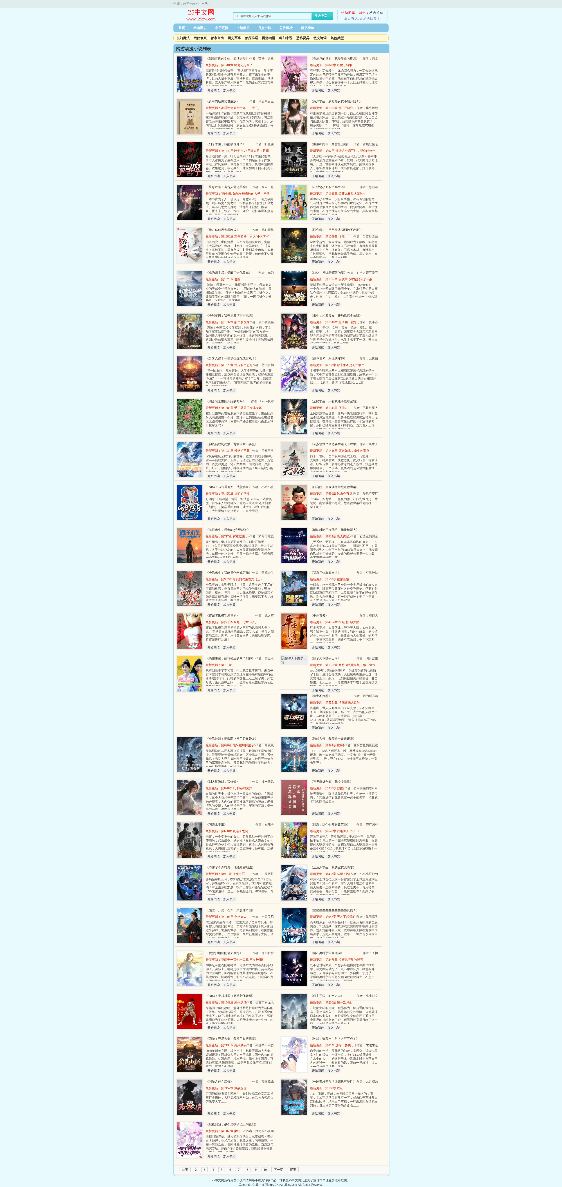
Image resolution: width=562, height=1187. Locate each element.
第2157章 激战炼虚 (234, 1088)
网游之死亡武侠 (219, 1081)
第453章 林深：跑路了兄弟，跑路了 (349, 874)
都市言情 (217, 38)
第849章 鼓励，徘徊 (338, 65)
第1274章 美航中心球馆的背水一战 (348, 279)
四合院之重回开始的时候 (226, 401)
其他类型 (337, 38)
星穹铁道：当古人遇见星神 (227, 187)
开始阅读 (213, 90)
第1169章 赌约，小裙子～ (238, 1131)
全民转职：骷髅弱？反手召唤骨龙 (232, 739)
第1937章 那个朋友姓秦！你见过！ (244, 322)
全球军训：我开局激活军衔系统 (230, 315)
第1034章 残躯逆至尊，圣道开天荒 (244, 450)
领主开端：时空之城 (327, 996)
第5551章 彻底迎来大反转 (342, 702)
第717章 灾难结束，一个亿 (239, 536)
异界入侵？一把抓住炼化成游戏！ (232, 358)
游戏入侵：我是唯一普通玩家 (333, 739)
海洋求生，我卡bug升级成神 (228, 530)
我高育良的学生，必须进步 (227, 58)
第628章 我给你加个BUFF (342, 831)
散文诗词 (320, 38)
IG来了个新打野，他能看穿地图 (230, 867)
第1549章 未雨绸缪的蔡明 (238, 1002)
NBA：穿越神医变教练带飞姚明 (230, 996)
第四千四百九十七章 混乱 (238, 622)
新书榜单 (307, 28)
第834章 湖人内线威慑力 (341, 536)
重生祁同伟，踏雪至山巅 (330, 144)
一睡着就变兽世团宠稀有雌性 (333, 1081)
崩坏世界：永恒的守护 (328, 358)
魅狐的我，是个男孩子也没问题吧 (232, 1124)
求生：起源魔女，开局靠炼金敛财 (336, 315)
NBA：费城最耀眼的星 (328, 272)
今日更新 (221, 28)
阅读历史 (200, 28)
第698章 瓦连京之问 (234, 831)
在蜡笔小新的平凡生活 (328, 187)
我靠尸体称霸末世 (325, 572)
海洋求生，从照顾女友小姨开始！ (336, 101)
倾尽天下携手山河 (325, 658)
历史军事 (234, 38)
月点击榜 (264, 28)
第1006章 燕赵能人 (234, 916)
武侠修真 (200, 38)
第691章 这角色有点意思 (341, 493)
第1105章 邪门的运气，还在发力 (347, 108)
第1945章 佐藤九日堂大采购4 (345, 193)
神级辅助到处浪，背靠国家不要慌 (232, 444)
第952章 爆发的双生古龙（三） (242, 579)
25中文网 (201, 12)
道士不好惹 (320, 696)
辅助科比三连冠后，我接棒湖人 (334, 530)
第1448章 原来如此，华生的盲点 (347, 450)
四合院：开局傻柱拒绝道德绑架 (334, 487)
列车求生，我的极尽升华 (226, 144)
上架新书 (243, 28)
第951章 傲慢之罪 (233, 874)
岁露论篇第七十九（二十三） (241, 108)
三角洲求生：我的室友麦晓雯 (333, 867)
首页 (181, 28)
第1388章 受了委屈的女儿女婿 (241, 408)
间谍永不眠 (216, 824)
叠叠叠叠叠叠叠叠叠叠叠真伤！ (334, 910)
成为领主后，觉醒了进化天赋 (229, 272)
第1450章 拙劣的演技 (235, 493)
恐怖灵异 (303, 38)
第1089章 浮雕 (335, 236)
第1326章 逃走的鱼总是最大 (240, 365)
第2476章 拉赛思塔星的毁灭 (344, 959)
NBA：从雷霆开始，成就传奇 (229, 487)
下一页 (278, 1169)
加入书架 (229, 90)
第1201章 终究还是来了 (237, 65)
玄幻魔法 (183, 38)
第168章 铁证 (334, 1088)
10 (265, 1169)
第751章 (226, 665)
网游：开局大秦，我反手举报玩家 (232, 1038)
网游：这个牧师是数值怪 (330, 824)
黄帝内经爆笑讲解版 (222, 101)
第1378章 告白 (230, 279)
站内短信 (376, 12)
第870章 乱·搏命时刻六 (236, 788)
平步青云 (319, 615)
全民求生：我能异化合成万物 (229, 572)
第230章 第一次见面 (338, 1002)
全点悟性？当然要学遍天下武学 (334, 444)
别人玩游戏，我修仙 (222, 781)
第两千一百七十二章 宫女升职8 (242, 959)
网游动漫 (268, 38)
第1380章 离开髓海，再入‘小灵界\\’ (245, 236)
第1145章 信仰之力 (338, 408)
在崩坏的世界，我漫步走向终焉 (334, 58)
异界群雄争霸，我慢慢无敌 (331, 781)
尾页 (293, 1169)
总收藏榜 (286, 28)
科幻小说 (285, 38)
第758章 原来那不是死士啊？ (345, 365)
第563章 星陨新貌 (337, 579)
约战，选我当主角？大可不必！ (334, 1038)
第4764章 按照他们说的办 (342, 622)
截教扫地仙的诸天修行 (224, 953)
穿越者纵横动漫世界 (222, 615)
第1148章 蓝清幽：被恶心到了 (345, 322)
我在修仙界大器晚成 (222, 230)
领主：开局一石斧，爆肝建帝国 (230, 910)
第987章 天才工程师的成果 (343, 916)
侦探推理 (251, 38)
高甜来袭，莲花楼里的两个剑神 (230, 658)
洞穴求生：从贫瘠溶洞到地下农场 (336, 230)
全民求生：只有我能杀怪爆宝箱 (334, 401)
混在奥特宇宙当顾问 (327, 953)
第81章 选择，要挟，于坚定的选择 (348, 1045)
